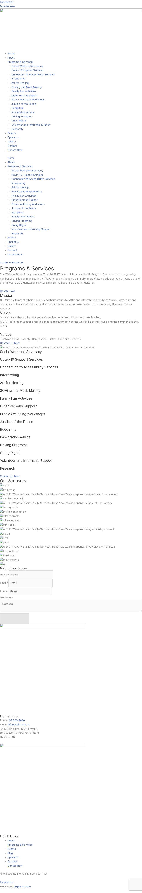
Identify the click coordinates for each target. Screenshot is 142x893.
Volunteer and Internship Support (31, 124)
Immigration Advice (22, 112)
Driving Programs (21, 116)
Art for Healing (20, 82)
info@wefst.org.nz (18, 724)
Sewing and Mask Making (26, 87)
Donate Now (15, 149)
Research (17, 128)
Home (11, 53)
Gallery (12, 141)
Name (4, 574)
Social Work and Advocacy (27, 66)
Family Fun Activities (23, 91)
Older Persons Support (24, 95)
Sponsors (13, 137)
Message (6, 597)
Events (12, 133)
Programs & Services (20, 61)
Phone (4, 591)
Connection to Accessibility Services (33, 74)
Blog (10, 853)
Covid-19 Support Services (27, 70)
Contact (12, 145)
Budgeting (17, 107)
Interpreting (18, 78)
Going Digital (18, 120)
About (11, 57)
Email (4, 582)
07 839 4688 (17, 720)
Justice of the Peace (23, 103)
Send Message (14, 618)
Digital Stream (22, 886)
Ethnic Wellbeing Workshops (28, 99)
